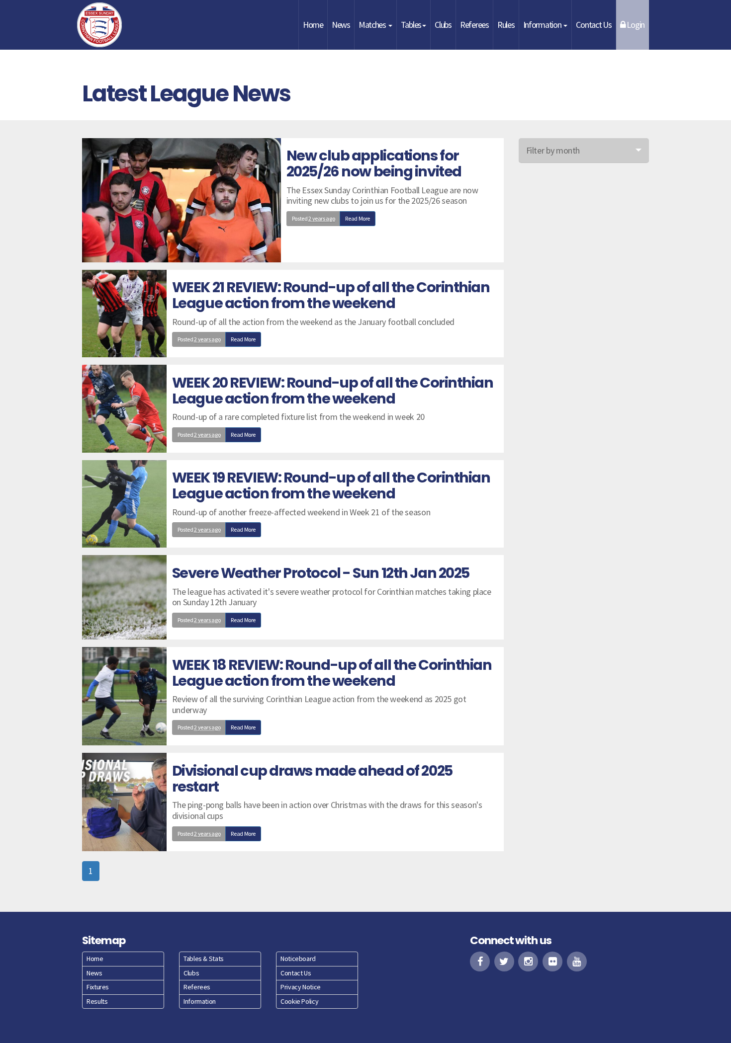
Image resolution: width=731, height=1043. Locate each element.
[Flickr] (552, 961)
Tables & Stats (203, 958)
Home (313, 24)
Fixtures (98, 986)
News (341, 24)
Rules (506, 24)
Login (635, 24)
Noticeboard (298, 958)
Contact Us (593, 24)
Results (97, 1001)
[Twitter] (504, 961)
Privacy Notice (300, 986)
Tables (411, 24)
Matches (373, 24)
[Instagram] (528, 961)
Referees (474, 24)
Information (543, 24)
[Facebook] (480, 961)
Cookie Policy (299, 1001)
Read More (357, 218)
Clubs (443, 24)
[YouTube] (577, 961)
